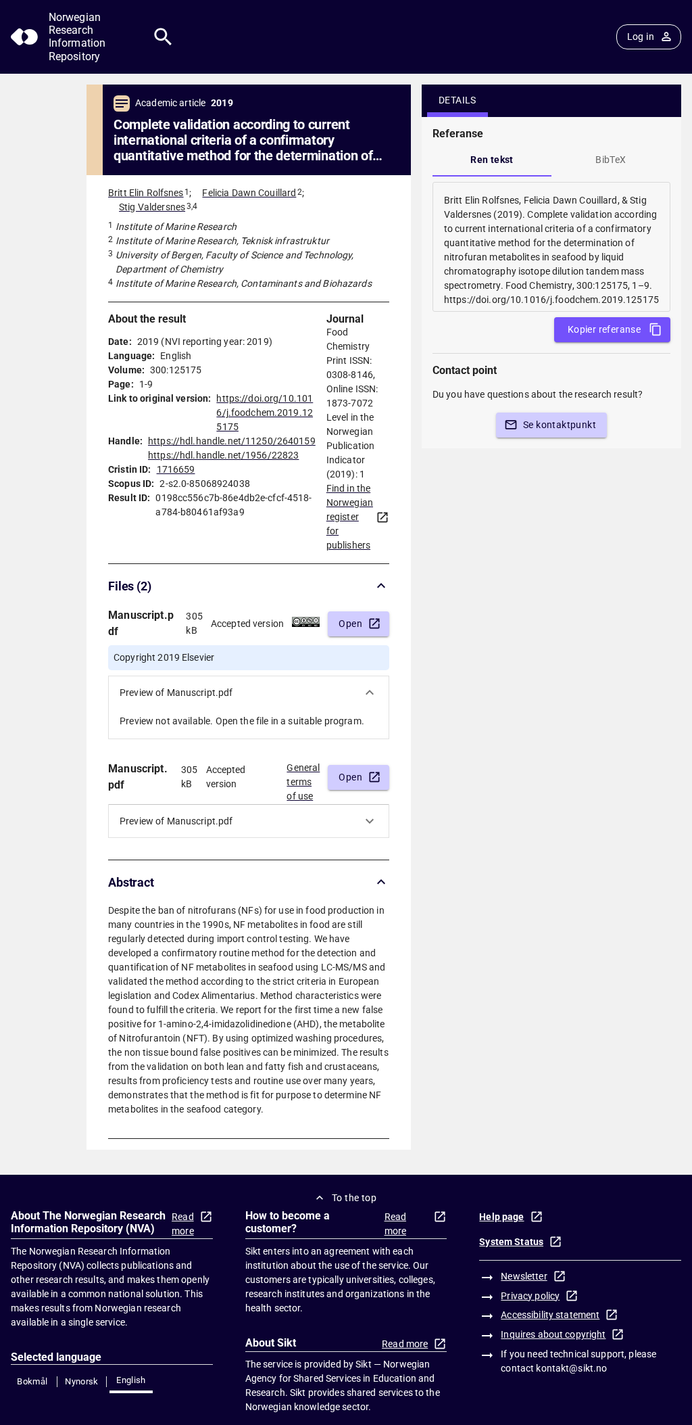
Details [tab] (457, 100)
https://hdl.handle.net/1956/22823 (223, 455)
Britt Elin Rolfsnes (146, 192)
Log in (640, 36)
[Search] (163, 37)
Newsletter (524, 1276)
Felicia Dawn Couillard (249, 192)
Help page (501, 1216)
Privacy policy (530, 1295)
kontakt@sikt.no (571, 1368)
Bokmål (32, 1381)
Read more (183, 1223)
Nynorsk (82, 1381)
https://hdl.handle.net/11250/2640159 (232, 441)
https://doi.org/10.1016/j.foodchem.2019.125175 (264, 412)
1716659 (176, 469)
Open (350, 623)
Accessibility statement (550, 1314)
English (131, 1380)
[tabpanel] (551, 247)
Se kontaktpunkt (559, 424)
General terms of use (303, 777)
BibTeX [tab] (610, 159)
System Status (511, 1241)
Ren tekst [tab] (492, 159)
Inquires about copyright (553, 1334)
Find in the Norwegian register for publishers (349, 517)
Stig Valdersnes (152, 207)
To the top (354, 1197)
